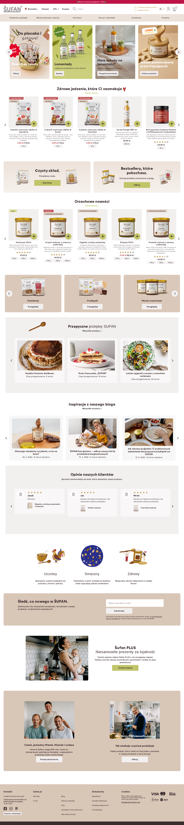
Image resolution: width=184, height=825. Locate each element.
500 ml (127, 144)
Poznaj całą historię (49, 759)
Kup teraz (47, 183)
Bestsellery (32, 9)
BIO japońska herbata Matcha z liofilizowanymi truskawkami (161, 131)
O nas (35, 801)
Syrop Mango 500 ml (127, 130)
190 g (14, 258)
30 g (23, 146)
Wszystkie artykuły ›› (92, 408)
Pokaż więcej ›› (92, 93)
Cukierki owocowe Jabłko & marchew (92, 131)
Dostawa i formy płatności (71, 810)
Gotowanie (136, 18)
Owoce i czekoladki (106, 18)
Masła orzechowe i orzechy (47, 18)
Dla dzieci (77, 18)
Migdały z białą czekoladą (92, 242)
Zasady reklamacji (99, 801)
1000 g (33, 258)
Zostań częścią (125, 668)
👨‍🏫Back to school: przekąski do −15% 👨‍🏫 (91, 2)
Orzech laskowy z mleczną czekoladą (58, 243)
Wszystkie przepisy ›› (92, 331)
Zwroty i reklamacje (12, 814)
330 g (23, 258)
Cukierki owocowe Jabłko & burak (57, 131)
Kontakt (36, 796)
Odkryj (137, 185)
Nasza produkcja (68, 801)
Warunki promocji (68, 814)
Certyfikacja (97, 810)
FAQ (63, 805)
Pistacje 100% (126, 242)
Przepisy (65, 9)
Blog (63, 796)
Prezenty (165, 18)
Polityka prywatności (100, 805)
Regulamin (96, 796)
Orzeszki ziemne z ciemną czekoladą (161, 243)
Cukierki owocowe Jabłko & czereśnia (23, 131)
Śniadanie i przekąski (18, 18)
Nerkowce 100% (23, 242)
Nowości (45, 9)
